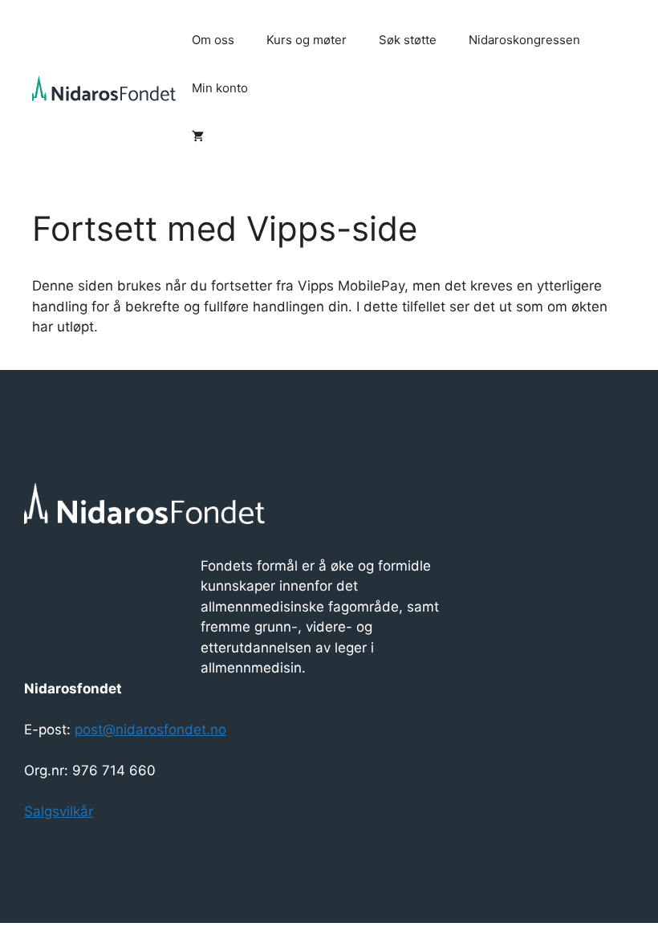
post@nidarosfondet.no (150, 729)
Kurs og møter (306, 39)
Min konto (220, 88)
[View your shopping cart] (198, 136)
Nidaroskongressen (524, 39)
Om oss (213, 39)
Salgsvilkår (58, 811)
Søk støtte (408, 39)
